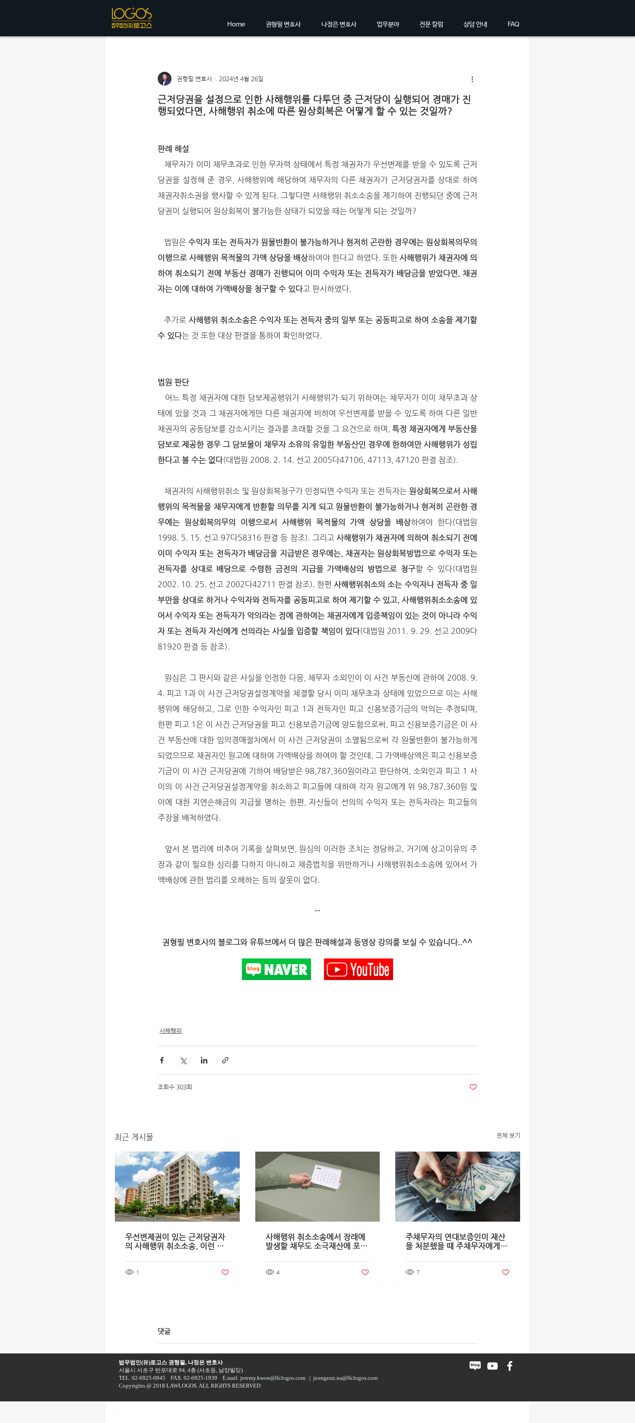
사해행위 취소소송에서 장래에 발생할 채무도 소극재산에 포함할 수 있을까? (317, 1241)
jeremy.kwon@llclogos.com (272, 1378)
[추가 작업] (472, 78)
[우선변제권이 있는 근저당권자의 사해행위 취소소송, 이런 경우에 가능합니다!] (177, 1187)
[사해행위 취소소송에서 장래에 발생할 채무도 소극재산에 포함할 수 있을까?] (317, 1187)
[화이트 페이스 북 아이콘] (509, 1365)
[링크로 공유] (225, 1060)
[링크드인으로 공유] (204, 1060)
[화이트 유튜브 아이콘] (492, 1365)
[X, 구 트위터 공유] (183, 1060)
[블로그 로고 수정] (475, 1365)
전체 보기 (508, 1135)
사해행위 (170, 1030)
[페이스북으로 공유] (162, 1060)
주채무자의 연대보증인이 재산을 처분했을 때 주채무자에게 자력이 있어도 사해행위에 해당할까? (457, 1241)
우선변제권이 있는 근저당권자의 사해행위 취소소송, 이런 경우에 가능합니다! (175, 1241)
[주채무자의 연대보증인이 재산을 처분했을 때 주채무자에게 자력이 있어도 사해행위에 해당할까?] (457, 1187)
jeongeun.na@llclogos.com (345, 1378)
